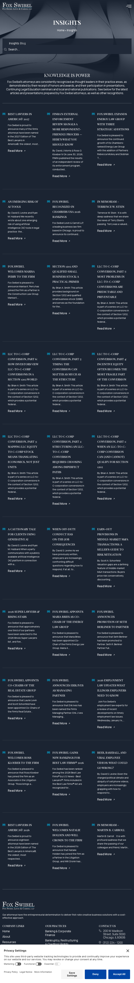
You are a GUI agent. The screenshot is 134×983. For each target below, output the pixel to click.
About (6, 936)
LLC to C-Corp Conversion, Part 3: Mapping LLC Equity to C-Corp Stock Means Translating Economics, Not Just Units (24, 452)
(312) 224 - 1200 (113, 942)
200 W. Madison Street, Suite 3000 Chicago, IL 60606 (114, 934)
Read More (15, 151)
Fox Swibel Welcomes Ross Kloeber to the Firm (23, 757)
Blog (23, 43)
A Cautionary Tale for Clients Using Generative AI (22, 534)
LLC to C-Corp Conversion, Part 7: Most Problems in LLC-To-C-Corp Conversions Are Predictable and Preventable (111, 282)
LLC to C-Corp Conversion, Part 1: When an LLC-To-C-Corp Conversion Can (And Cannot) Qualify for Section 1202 (112, 452)
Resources (9, 942)
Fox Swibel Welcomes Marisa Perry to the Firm (21, 271)
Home (61, 30)
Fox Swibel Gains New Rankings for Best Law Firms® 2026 (68, 757)
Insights (14, 43)
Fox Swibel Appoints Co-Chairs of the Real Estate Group (23, 685)
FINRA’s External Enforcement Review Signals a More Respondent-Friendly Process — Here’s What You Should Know (67, 129)
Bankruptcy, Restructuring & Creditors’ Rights (61, 942)
